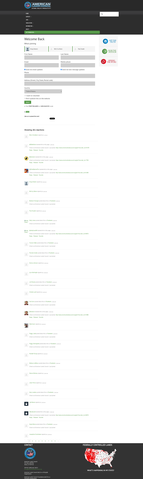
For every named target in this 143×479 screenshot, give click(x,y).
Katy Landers (32, 392)
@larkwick (32, 157)
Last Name (64, 54)
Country (27, 88)
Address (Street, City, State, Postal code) (38, 80)
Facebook (52, 201)
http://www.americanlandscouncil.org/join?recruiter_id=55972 (72, 233)
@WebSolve (32, 144)
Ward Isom (32, 324)
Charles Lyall (32, 292)
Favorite (41, 150)
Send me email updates (34, 70)
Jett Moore (32, 402)
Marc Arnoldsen (33, 135)
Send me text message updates (73, 70)
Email (26, 62)
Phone (26, 72)
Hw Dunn (31, 301)
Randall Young (33, 353)
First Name (28, 54)
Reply (30, 150)
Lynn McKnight (33, 272)
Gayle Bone (32, 424)
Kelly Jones (32, 220)
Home (27, 13)
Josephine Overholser (35, 434)
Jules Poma (32, 383)
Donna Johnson (33, 263)
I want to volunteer (33, 96)
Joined (27, 112)
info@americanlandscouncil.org (33, 469)
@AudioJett (32, 412)
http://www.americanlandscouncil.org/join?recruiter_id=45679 (72, 415)
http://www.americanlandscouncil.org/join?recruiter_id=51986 (72, 315)
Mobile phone (66, 62)
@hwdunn (32, 311)
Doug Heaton (34, 49)
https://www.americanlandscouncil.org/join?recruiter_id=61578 (72, 147)
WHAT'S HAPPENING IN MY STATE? (100, 470)
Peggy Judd (32, 333)
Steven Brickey (33, 373)
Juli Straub (32, 282)
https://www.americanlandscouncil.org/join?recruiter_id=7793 (72, 160)
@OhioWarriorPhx (34, 169)
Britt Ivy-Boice (58, 49)
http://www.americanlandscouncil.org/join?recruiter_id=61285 (72, 172)
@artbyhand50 (33, 230)
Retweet (35, 150)
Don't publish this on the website (38, 99)
